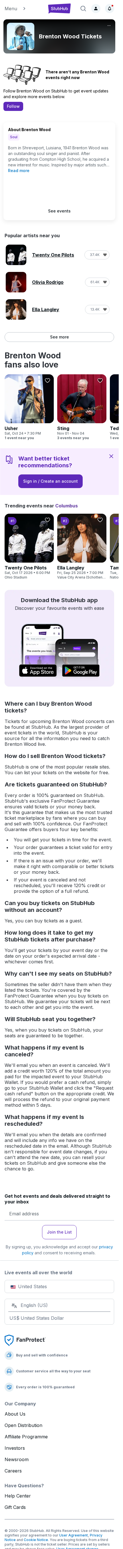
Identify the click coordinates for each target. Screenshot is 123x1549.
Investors (15, 1448)
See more (59, 336)
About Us (15, 1414)
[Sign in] (95, 8)
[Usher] (29, 407)
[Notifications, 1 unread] (109, 8)
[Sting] (81, 407)
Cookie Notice (36, 1540)
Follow (13, 106)
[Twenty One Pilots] (29, 547)
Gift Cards (15, 1507)
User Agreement (73, 1535)
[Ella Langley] (81, 547)
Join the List (59, 1232)
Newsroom (17, 1459)
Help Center (18, 1496)
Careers (13, 1471)
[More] (109, 25)
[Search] (83, 8)
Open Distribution (23, 1425)
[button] (23, 8)
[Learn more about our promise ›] (25, 1340)
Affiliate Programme (26, 1436)
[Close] (111, 456)
